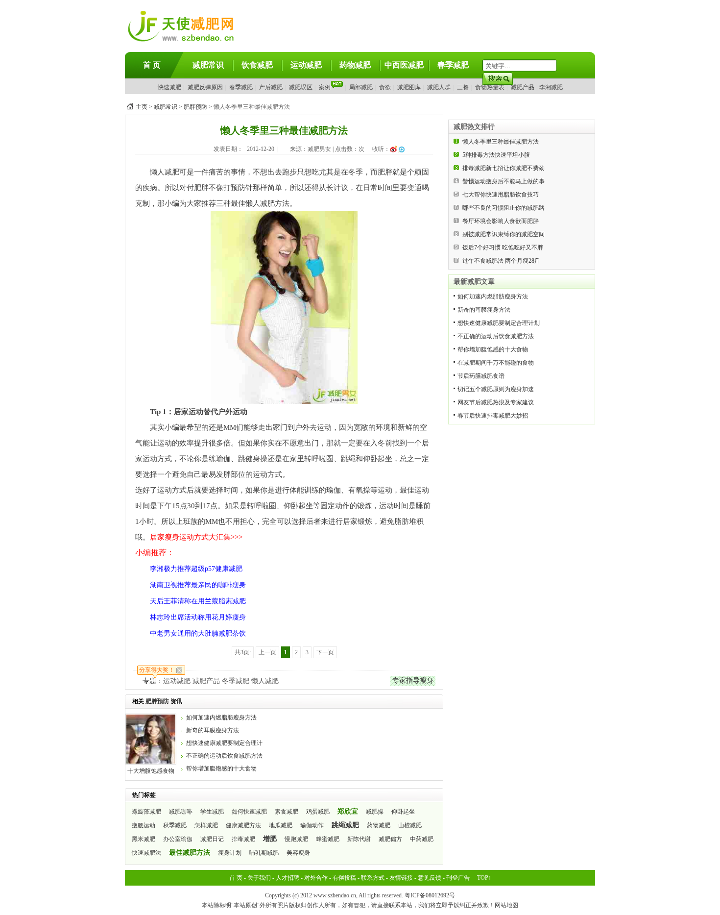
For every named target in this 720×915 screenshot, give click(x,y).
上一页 (267, 652)
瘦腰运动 (143, 825)
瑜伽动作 (312, 825)
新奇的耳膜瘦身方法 (212, 730)
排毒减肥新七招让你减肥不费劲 (503, 168)
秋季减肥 (175, 825)
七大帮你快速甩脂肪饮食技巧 (500, 194)
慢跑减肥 (296, 839)
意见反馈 (429, 877)
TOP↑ (484, 877)
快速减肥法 (146, 852)
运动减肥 (306, 65)
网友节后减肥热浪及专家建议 (495, 402)
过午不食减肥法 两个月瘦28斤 (501, 260)
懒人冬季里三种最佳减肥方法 (500, 141)
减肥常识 (208, 65)
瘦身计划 (229, 852)
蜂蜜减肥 (327, 839)
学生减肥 (212, 811)
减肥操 (375, 811)
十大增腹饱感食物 (150, 770)
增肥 (270, 838)
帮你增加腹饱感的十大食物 (221, 768)
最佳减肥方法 (189, 852)
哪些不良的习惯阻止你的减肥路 (503, 207)
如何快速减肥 (249, 811)
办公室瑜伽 (177, 839)
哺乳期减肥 (264, 852)
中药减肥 (421, 839)
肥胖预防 (195, 106)
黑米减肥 (143, 839)
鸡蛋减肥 (318, 811)
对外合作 (316, 877)
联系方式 (372, 877)
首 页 (152, 65)
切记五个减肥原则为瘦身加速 (495, 389)
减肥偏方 (390, 839)
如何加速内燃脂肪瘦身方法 (221, 717)
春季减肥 (453, 65)
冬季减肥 (235, 681)
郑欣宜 (347, 811)
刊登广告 (458, 877)
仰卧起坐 (403, 811)
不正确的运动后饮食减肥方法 (224, 755)
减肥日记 (212, 839)
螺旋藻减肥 (146, 811)
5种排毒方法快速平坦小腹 (496, 154)
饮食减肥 (257, 65)
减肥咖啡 (180, 811)
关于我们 (259, 877)
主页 (141, 106)
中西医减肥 (404, 65)
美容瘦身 (298, 852)
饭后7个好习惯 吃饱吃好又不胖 (502, 247)
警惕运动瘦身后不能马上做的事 (503, 181)
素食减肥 (286, 811)
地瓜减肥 (280, 825)
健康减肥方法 (243, 825)
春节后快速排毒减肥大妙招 (492, 415)
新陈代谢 (359, 839)
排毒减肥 (243, 839)
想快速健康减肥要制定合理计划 (498, 323)
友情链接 (401, 877)
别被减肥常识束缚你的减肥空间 (503, 234)
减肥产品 (206, 681)
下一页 (325, 652)
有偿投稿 (344, 877)
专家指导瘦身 (412, 680)
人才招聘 (287, 877)
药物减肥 (355, 65)
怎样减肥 (206, 825)
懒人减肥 (265, 681)
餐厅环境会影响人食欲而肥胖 (500, 221)
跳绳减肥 (345, 825)
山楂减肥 (410, 825)
